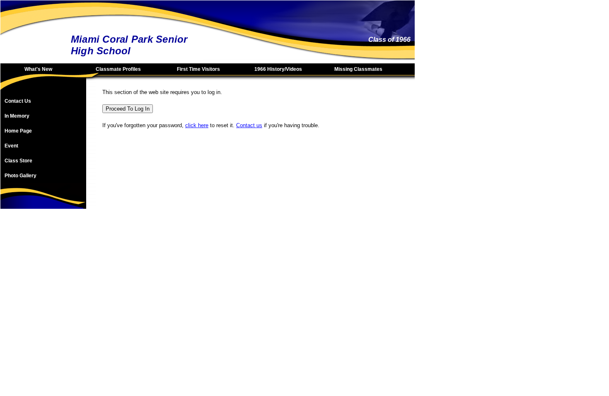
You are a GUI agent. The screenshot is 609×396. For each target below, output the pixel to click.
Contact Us (18, 101)
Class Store (18, 161)
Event (11, 146)
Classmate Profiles (118, 69)
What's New (38, 69)
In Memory (17, 116)
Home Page (18, 131)
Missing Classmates (358, 69)
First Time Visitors (198, 69)
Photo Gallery (20, 176)
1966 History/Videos (278, 69)
